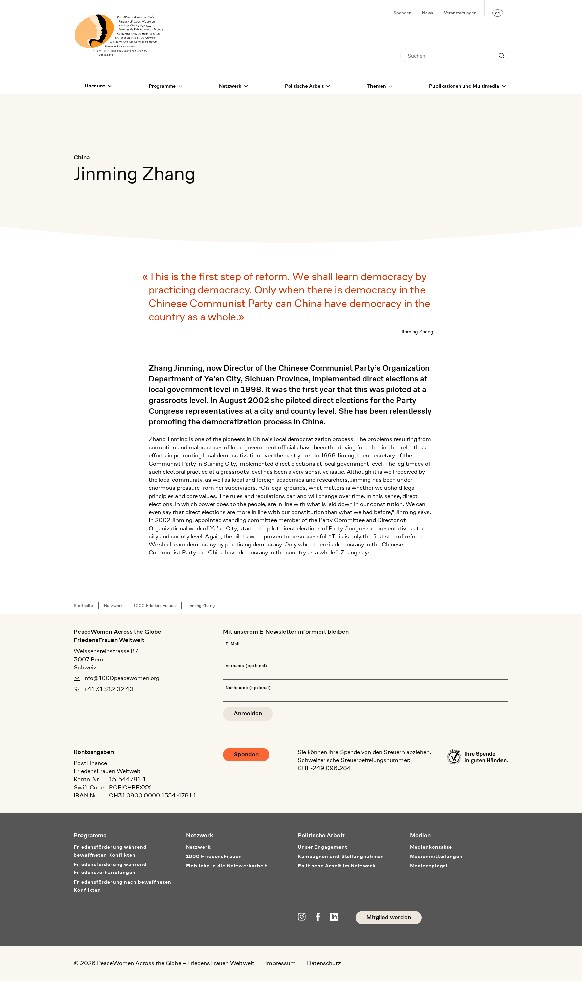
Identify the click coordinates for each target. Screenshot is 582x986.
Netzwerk (230, 86)
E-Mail (233, 643)
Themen (376, 86)
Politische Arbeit (304, 86)
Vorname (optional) (246, 665)
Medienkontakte (431, 847)
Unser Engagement (322, 847)
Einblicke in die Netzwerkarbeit (226, 866)
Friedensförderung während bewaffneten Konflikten (110, 851)
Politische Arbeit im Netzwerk (337, 866)
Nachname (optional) (248, 687)
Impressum (280, 963)
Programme (162, 86)
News (427, 13)
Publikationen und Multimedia (464, 86)
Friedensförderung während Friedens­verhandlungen (110, 868)
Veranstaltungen (460, 13)
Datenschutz (324, 963)
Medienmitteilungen (436, 856)
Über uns (95, 86)
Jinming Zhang (201, 605)
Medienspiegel (429, 866)
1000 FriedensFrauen (154, 605)
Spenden (402, 13)
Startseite (83, 605)
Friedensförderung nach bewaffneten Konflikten (122, 886)
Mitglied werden (388, 917)
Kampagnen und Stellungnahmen (341, 856)
